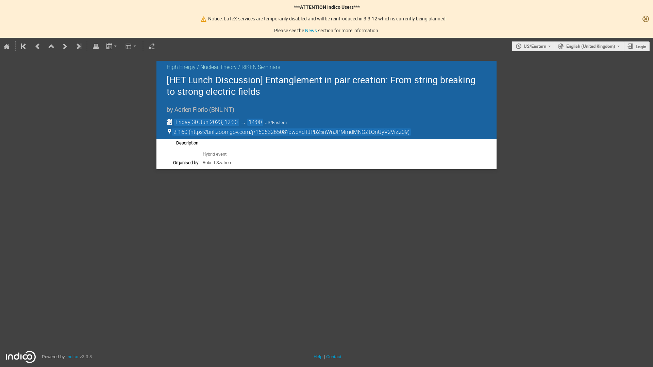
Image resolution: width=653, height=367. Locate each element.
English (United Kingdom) (590, 46)
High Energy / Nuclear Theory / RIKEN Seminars (223, 67)
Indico (72, 357)
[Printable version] (95, 46)
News (311, 30)
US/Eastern (535, 46)
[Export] (112, 46)
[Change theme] (131, 46)
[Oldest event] (24, 46)
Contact (333, 357)
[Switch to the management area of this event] (151, 46)
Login (641, 46)
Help (318, 357)
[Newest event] (78, 46)
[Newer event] (65, 46)
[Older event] (38, 46)
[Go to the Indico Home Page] (7, 46)
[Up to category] (51, 46)
